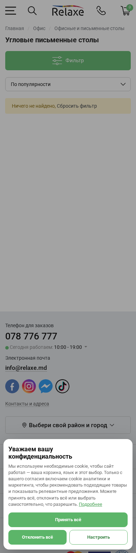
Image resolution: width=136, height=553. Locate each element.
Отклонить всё (37, 537)
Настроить (98, 537)
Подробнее (90, 504)
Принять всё (68, 519)
